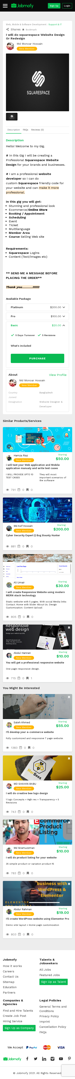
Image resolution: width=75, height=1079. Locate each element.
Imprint (44, 1021)
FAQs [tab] (25, 130)
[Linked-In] (44, 1058)
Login (67, 5)
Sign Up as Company (19, 1028)
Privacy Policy (49, 1016)
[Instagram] (52, 1058)
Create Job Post (14, 1016)
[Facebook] (27, 1058)
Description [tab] (14, 130)
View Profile (58, 375)
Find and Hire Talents (18, 1010)
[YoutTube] (61, 1058)
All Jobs (45, 969)
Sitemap (8, 982)
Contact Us (10, 976)
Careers (8, 971)
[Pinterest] (69, 1058)
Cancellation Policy (52, 1027)
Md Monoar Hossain (29, 43)
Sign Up (54, 5)
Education (10, 987)
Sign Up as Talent (53, 982)
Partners (9, 992)
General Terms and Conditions (53, 1009)
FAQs (43, 1032)
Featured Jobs (49, 975)
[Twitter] (35, 1058)
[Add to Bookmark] (69, 430)
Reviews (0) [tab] (37, 130)
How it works (12, 966)
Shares (15, 29)
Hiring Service (12, 1021)
